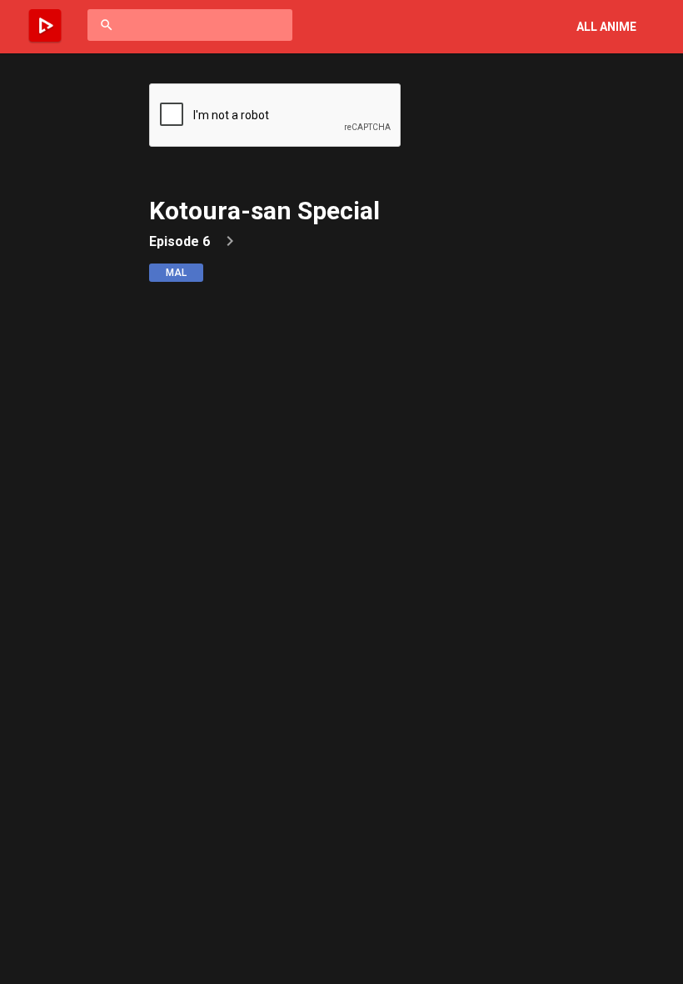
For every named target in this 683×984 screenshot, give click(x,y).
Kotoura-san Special (264, 210)
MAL (176, 273)
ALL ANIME (606, 26)
